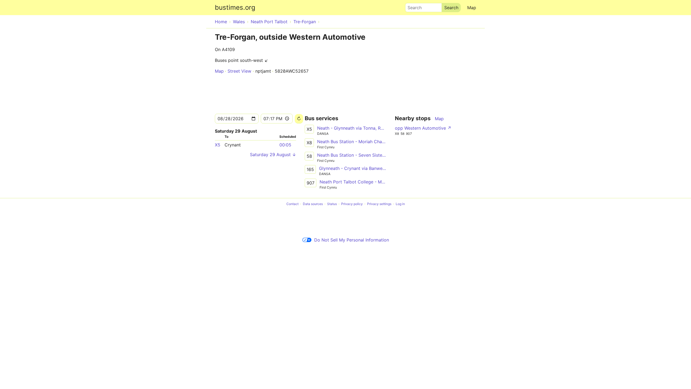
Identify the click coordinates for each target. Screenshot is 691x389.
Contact (292, 204)
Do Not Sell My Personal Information (351, 240)
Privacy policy (352, 204)
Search (412, 6)
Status (332, 204)
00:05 (285, 144)
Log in (400, 204)
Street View (239, 71)
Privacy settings (379, 204)
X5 (217, 144)
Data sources (313, 204)
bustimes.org (235, 7)
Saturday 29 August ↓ (273, 154)
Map (471, 7)
